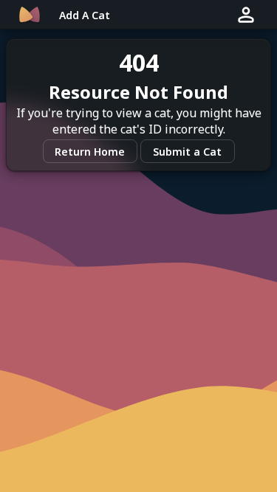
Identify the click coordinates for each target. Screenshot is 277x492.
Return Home (90, 152)
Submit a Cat (187, 152)
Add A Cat (84, 15)
